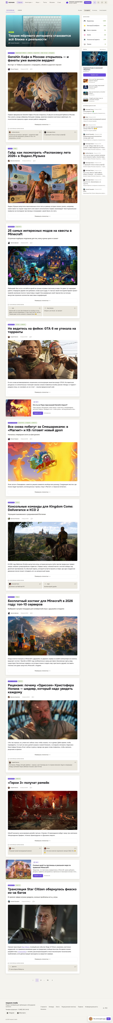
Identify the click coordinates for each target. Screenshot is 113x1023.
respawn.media (12, 1003)
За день (80, 10)
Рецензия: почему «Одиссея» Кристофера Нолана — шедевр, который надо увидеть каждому (41, 688)
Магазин (52, 2)
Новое (20, 10)
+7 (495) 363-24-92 (23, 1009)
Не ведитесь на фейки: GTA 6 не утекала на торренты (42, 330)
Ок (108, 1018)
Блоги (58, 1007)
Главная (20, 2)
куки (104, 1019)
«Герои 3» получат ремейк (28, 783)
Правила (80, 1007)
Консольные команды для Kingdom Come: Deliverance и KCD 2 (40, 508)
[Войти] (105, 2)
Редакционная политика (69, 1007)
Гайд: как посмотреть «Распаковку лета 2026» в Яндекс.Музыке (39, 154)
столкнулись (22, 951)
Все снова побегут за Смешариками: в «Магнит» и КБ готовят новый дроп (38, 428)
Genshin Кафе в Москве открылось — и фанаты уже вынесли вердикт (38, 58)
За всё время (103, 10)
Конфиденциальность (91, 1007)
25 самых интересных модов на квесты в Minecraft (40, 232)
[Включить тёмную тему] (102, 2)
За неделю (87, 10)
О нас (59, 2)
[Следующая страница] (52, 980)
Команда (51, 1007)
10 (47, 980)
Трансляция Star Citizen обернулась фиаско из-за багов (42, 891)
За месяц (94, 10)
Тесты (45, 2)
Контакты (43, 1009)
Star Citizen (25, 947)
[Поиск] (98, 2)
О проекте (44, 1007)
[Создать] (94, 2)
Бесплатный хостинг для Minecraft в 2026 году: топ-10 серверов (40, 602)
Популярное (10, 10)
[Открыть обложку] (42, 91)
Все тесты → (103, 49)
